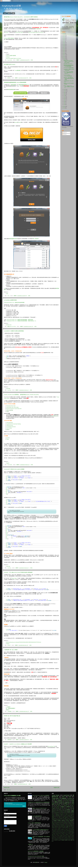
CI (56, 817)
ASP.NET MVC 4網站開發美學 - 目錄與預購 (35, 851)
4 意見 (29, 784)
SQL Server (60, 799)
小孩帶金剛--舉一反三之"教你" (11, 649)
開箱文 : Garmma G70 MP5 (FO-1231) (40, 808)
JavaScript (8, 388)
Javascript (8, 566)
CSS (12, 326)
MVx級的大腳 (38, 28)
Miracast (63, 833)
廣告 (67, 827)
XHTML (14, 326)
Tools (7, 293)
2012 (64, 54)
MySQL (70, 823)
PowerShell (66, 800)
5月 (64, 98)
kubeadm (63, 827)
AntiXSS (59, 829)
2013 (64, 53)
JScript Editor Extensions (11, 426)
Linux (67, 807)
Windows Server (68, 819)
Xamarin (69, 816)
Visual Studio (9, 464)
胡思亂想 (62, 806)
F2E (62, 822)
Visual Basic (55, 798)
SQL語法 (60, 803)
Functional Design (70, 831)
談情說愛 (68, 806)
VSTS (58, 808)
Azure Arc (57, 807)
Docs (62, 831)
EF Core (66, 831)
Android (19, 122)
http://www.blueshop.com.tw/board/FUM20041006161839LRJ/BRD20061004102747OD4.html (23, 642)
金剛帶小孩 (66, 803)
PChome (57, 834)
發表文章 (65, 132)
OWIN (72, 833)
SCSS (72, 818)
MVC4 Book (65, 804)
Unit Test (55, 809)
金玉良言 (67, 820)
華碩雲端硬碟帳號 (10, 89)
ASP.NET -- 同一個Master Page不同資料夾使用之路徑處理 (18, 572)
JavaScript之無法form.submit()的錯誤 (14, 469)
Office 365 (53, 834)
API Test (66, 828)
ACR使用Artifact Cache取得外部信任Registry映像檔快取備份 (39, 802)
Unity (66, 836)
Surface (54, 836)
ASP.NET (9, 645)
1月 (64, 104)
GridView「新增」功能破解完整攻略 (34, 822)
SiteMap (61, 835)
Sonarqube (65, 835)
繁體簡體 (64, 798)
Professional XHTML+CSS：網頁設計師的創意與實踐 (14, 302)
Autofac (67, 829)
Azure (55, 800)
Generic (53, 832)
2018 (64, 45)
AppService (63, 829)
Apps (52, 821)
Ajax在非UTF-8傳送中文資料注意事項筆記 (14, 331)
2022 (64, 39)
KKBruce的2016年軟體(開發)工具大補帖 (12, 795)
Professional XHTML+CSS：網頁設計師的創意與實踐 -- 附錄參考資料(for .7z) (21, 320)
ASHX (70, 828)
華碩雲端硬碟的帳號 (13, 238)
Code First (72, 830)
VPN (72, 836)
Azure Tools (61, 821)
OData (69, 833)
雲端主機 (71, 820)
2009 (64, 106)
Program (7, 463)
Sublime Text (67, 814)
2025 (64, 35)
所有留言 (65, 134)
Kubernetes (60, 805)
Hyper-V (57, 823)
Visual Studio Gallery (19, 32)
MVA (64, 823)
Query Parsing (62, 834)
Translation (60, 836)
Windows (70, 798)
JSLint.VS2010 (9, 428)
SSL (69, 810)
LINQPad (72, 832)
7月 (64, 95)
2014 (64, 51)
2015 (64, 50)
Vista (62, 808)
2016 (64, 48)
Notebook (53, 816)
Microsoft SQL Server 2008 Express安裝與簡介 (41, 795)
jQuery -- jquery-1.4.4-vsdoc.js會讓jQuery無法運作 (18, 744)
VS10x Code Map (9, 410)
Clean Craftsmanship (67, 830)
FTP (57, 810)
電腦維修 (68, 809)
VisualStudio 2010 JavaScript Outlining (13, 423)
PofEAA (65, 818)
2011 (64, 56)
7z (61, 828)
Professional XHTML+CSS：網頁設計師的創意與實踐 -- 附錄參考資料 (20, 319)
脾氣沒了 (8, 709)
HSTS (58, 832)
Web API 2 (63, 801)
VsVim (7, 411)
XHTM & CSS (8, 324)
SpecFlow (69, 835)
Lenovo (61, 823)
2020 (64, 42)
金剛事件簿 (9, 739)
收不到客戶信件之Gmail (9, 64)
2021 (64, 41)
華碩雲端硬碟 (13, 84)
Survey (71, 807)
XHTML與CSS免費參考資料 (10, 300)
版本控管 (57, 815)
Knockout (61, 810)
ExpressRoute (54, 818)
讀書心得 (9, 326)
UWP (63, 836)
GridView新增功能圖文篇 (37, 816)
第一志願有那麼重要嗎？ (11, 708)
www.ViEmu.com (55, 415)
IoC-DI (67, 832)
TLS (62, 816)
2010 (64, 57)
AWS (72, 828)
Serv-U (66, 808)
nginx (64, 809)
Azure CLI (56, 821)
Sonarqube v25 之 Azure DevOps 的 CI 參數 (36, 856)
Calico (65, 815)
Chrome (71, 821)
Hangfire (53, 823)
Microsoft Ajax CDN (51, 746)
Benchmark (54, 830)
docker (72, 799)
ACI (63, 828)
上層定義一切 (30, 844)
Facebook (65, 822)
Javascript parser (9, 422)
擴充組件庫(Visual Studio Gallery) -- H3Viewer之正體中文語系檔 (20, 17)
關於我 (9, 13)
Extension (58, 822)
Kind (69, 832)
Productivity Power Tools (10, 405)
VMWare (69, 836)
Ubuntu (58, 806)
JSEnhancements (9, 425)
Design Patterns (70, 815)
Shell (58, 835)
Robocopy (71, 834)
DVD (60, 831)
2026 (64, 33)
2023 (64, 38)
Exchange (71, 817)
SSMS (60, 816)
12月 (65, 59)
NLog (66, 833)
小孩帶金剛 (9, 711)
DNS (57, 831)
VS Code (62, 819)
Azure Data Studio (71, 829)
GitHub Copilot (70, 822)
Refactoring (62, 814)
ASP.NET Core (66, 805)
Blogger (46, 862)
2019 (64, 44)
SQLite (53, 835)
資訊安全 (60, 800)
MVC (63, 796)
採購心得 (63, 820)
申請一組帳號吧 (35, 238)
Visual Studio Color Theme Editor (12, 407)
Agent (52, 829)
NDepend (56, 814)
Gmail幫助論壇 (17, 70)
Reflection (67, 834)
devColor (8, 437)
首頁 (5, 13)
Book (62, 815)
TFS (56, 836)
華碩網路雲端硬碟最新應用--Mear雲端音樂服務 (15, 82)
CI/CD (62, 830)
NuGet (66, 810)
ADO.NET (58, 804)
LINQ (73, 808)
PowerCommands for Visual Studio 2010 (13, 408)
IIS (54, 806)
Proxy (69, 818)
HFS (55, 832)
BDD (65, 821)
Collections (54, 831)
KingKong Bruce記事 (11, 6)
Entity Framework (65, 817)
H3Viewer (7, 32)
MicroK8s (61, 818)
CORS (68, 821)
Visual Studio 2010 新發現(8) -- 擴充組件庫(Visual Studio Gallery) (21, 394)
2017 (64, 47)
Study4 (73, 835)
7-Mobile (59, 828)
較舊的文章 (56, 787)
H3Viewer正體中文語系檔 (9, 38)
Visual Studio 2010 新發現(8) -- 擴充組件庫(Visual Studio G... (68, 72)
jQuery (8, 784)
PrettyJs (7, 429)
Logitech (54, 833)
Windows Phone (54, 827)
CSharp (59, 817)
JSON (53, 814)
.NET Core (72, 804)
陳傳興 (15, 295)
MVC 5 (72, 805)
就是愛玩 (55, 820)
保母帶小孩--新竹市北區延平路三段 (12, 715)
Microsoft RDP (58, 833)
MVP (67, 823)
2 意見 (29, 295)
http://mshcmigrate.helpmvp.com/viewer (35, 32)
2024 (64, 36)
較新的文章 (6, 787)
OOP (73, 823)
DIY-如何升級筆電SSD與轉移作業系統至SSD (41, 829)
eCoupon (59, 827)
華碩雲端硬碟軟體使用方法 (24, 84)
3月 (64, 101)
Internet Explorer (62, 832)
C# (69, 808)
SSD (57, 816)
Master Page (14, 578)
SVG (55, 835)
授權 (13, 13)
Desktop (15, 122)
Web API (67, 799)
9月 (64, 92)
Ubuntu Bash (58, 819)
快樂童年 (59, 820)
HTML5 (62, 807)
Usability (53, 808)
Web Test (65, 816)
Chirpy (7, 439)
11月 (65, 89)
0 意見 (35, 326)
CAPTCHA (58, 830)
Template (53, 819)
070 (53, 828)
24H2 (56, 828)
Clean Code (54, 822)
